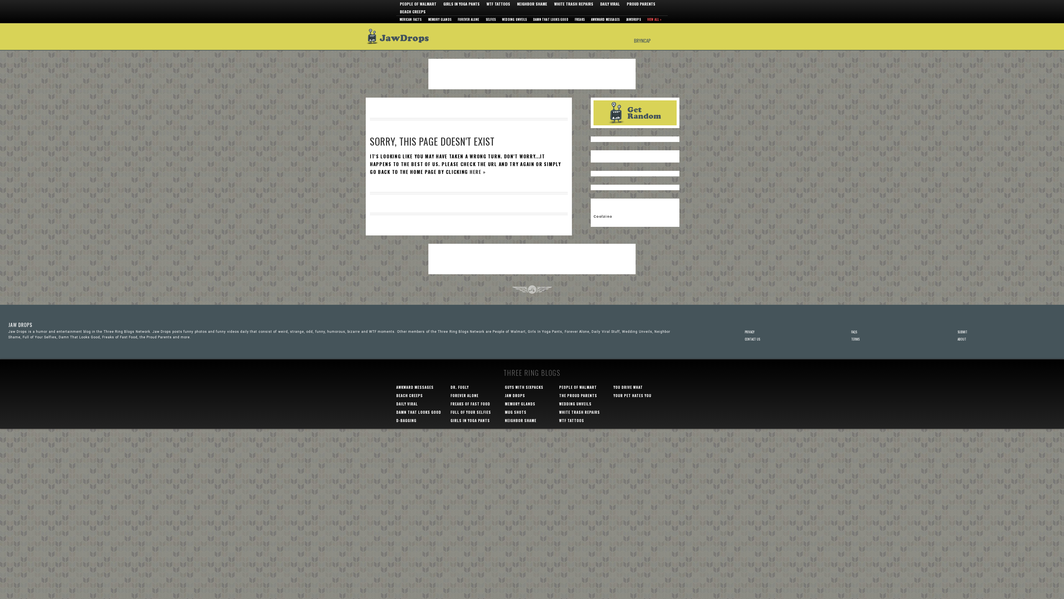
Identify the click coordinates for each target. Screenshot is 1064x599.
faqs (854, 332)
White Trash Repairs (573, 4)
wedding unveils (575, 404)
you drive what (628, 387)
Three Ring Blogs (532, 372)
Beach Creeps (413, 11)
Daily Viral (610, 4)
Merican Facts (411, 19)
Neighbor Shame (532, 4)
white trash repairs (579, 412)
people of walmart (578, 387)
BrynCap (642, 40)
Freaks (580, 19)
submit (962, 332)
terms (855, 339)
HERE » (478, 171)
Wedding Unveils (514, 19)
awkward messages (415, 387)
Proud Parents (641, 4)
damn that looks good (418, 412)
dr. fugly (460, 387)
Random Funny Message (635, 112)
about (962, 339)
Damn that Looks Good (550, 19)
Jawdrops (633, 19)
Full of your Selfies (471, 412)
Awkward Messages (605, 19)
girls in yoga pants (470, 420)
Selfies (491, 19)
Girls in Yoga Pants (461, 4)
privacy (749, 332)
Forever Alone (468, 19)
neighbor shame (520, 420)
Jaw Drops (401, 36)
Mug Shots (515, 412)
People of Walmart (418, 4)
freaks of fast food (470, 404)
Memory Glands (440, 19)
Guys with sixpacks (524, 387)
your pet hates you (632, 395)
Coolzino (603, 216)
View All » (654, 19)
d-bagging (406, 420)
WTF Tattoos (498, 4)
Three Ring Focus (532, 289)
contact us (752, 339)
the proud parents (578, 395)
